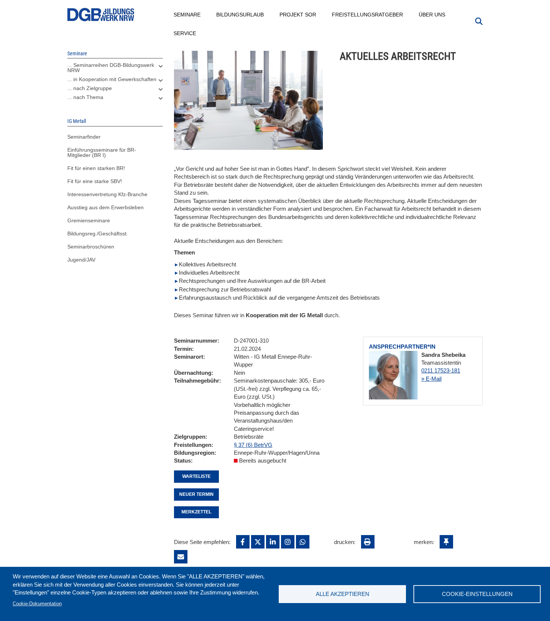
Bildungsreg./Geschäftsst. (97, 234)
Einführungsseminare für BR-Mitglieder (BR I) (101, 152)
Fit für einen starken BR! (96, 168)
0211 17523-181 (440, 370)
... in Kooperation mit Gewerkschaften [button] (111, 79)
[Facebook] (243, 542)
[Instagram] (287, 542)
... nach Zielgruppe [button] (89, 88)
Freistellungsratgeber (367, 15)
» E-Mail (431, 379)
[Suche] (479, 20)
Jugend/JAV (81, 260)
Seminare (187, 15)
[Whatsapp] (302, 542)
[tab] (115, 69)
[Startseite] (101, 15)
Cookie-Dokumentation (37, 603)
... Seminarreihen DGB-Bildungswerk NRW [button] (110, 67)
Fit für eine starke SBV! (94, 181)
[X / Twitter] (258, 542)
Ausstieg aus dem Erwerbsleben (105, 207)
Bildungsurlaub (240, 15)
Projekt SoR (298, 15)
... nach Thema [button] (85, 97)
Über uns (432, 15)
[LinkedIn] (272, 542)
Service (185, 33)
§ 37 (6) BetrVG (253, 445)
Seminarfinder (84, 137)
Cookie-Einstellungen (477, 594)
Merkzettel (196, 512)
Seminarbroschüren (90, 247)
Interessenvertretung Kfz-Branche (107, 194)
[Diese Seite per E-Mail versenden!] (180, 556)
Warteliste (196, 476)
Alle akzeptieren (342, 594)
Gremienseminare (88, 220)
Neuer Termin (196, 494)
